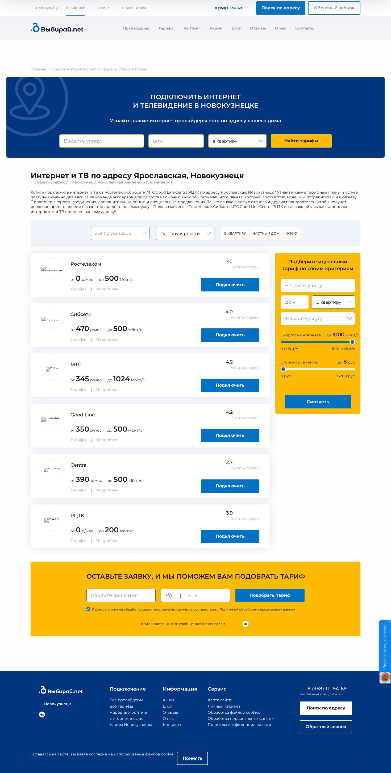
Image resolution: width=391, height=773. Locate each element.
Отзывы (258, 28)
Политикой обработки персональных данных (257, 609)
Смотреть (318, 401)
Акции (216, 28)
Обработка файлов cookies (234, 712)
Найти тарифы (301, 140)
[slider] (352, 342)
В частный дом (134, 8)
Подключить (230, 284)
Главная (38, 69)
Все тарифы (121, 706)
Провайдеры (136, 28)
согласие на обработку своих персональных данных (146, 609)
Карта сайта (219, 699)
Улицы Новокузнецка (131, 724)
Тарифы (166, 28)
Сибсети (80, 314)
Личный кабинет (224, 706)
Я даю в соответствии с (193, 609)
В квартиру (75, 8)
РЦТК (77, 516)
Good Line (82, 415)
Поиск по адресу (280, 7)
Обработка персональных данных (240, 718)
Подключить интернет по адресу (84, 69)
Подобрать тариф (270, 595)
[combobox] (101, 141)
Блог (236, 28)
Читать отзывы (245, 267)
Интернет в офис (126, 718)
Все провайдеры (126, 699)
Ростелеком (85, 264)
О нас (280, 28)
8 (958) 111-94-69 (228, 8)
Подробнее (107, 289)
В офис (103, 8)
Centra (78, 465)
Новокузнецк (47, 8)
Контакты (304, 28)
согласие (98, 754)
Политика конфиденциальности (239, 724)
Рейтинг (192, 28)
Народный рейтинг (129, 712)
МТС (75, 364)
